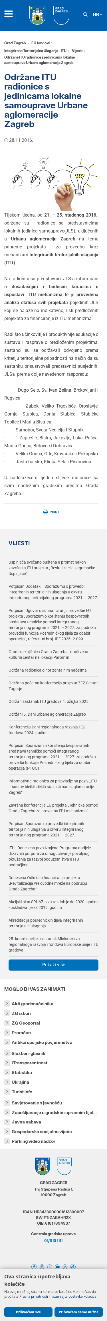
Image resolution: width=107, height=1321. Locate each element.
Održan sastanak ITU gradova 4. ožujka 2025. (49, 701)
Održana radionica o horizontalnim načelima (48, 670)
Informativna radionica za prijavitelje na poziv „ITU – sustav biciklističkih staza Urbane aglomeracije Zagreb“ (53, 787)
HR (96, 14)
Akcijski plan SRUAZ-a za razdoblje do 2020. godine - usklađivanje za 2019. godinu (53, 905)
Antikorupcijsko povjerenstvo (42, 1042)
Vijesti (77, 51)
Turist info (22, 1091)
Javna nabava (26, 1121)
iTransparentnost (29, 1062)
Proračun (21, 1032)
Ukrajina (20, 1082)
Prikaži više (53, 964)
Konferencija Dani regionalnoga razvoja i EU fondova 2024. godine (47, 730)
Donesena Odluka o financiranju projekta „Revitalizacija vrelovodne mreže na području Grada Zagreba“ (48, 883)
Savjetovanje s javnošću (37, 1102)
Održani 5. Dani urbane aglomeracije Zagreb (47, 714)
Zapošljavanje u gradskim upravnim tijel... (54, 1112)
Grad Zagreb (15, 43)
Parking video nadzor (33, 1141)
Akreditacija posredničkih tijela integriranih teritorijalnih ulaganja (46, 923)
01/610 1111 (53, 1240)
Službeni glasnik (28, 1053)
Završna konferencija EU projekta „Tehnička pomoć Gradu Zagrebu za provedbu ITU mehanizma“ (53, 808)
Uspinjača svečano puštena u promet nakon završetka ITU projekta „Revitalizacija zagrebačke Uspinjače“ (52, 568)
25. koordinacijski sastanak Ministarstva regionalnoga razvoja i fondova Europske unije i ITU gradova (53, 944)
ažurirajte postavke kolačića (74, 1296)
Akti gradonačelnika (32, 1003)
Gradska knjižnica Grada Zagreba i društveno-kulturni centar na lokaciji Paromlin (49, 654)
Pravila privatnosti (33, 1296)
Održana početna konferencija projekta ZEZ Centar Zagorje (53, 686)
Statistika (22, 1072)
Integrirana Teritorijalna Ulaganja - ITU (35, 51)
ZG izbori (21, 1013)
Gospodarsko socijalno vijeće (42, 1131)
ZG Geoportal (26, 1023)
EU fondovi (40, 43)
